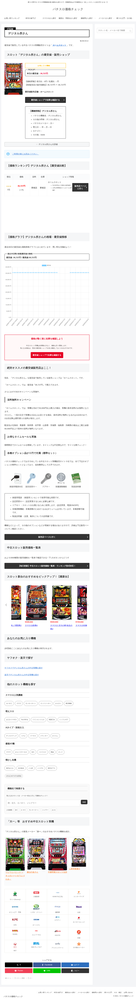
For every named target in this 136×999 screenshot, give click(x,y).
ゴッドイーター (45, 703)
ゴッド (60, 752)
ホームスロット (59, 45)
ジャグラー (45, 810)
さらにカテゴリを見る (13, 776)
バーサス (33, 736)
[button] (75, 970)
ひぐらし (55, 736)
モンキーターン (31, 703)
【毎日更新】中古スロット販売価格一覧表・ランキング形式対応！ (47, 566)
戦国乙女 (52, 719)
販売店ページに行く (80, 187)
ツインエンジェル (38, 719)
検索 (84, 802)
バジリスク (42, 752)
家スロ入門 (108, 992)
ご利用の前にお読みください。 (25, 154)
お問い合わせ (128, 992)
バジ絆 (30, 768)
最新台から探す (70, 992)
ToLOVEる (24, 719)
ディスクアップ (11, 736)
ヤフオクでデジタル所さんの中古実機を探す (23, 668)
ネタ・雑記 (118, 992)
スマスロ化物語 (69, 625)
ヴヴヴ (19, 703)
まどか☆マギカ (11, 719)
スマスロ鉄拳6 (18, 625)
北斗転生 (21, 768)
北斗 (32, 752)
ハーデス (40, 768)
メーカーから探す (84, 992)
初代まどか (10, 768)
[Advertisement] (46, 214)
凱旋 (52, 752)
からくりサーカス (21, 752)
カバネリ (9, 703)
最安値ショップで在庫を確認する (45, 100)
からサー (58, 703)
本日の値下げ (58, 992)
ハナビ (23, 736)
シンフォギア (63, 719)
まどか (54, 810)
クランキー (44, 736)
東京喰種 (69, 703)
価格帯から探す (97, 992)
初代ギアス (51, 768)
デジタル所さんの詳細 (48, 144)
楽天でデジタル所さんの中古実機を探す (21, 675)
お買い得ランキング (45, 992)
